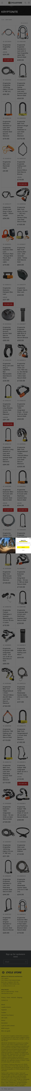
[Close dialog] (30, 538)
